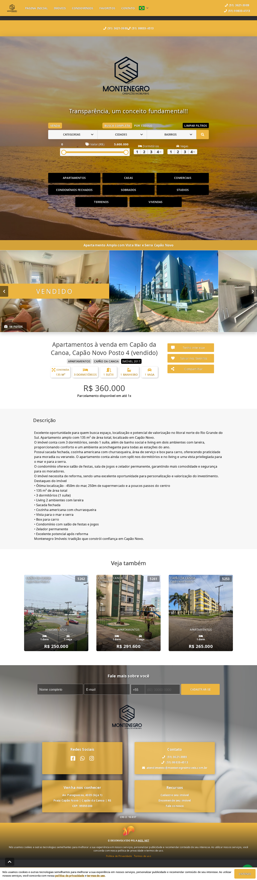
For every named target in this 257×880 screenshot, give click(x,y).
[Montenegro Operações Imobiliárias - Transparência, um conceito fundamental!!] (128, 74)
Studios (183, 190)
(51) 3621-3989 (117, 28)
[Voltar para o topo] (9, 862)
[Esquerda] (4, 291)
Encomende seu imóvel (174, 800)
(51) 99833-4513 (143, 28)
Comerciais (182, 178)
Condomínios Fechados (74, 190)
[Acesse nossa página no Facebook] (73, 758)
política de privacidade (69, 875)
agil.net (143, 840)
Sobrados (128, 190)
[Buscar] (202, 134)
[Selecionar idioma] (144, 8)
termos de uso (96, 875)
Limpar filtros (195, 125)
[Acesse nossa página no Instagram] (91, 758)
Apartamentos (74, 178)
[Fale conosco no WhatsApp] (82, 758)
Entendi (245, 874)
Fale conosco (175, 806)
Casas (128, 178)
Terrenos (101, 202)
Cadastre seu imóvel (174, 795)
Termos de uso (142, 856)
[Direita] (253, 291)
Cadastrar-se (200, 689)
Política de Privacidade (119, 856)
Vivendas (155, 202)
